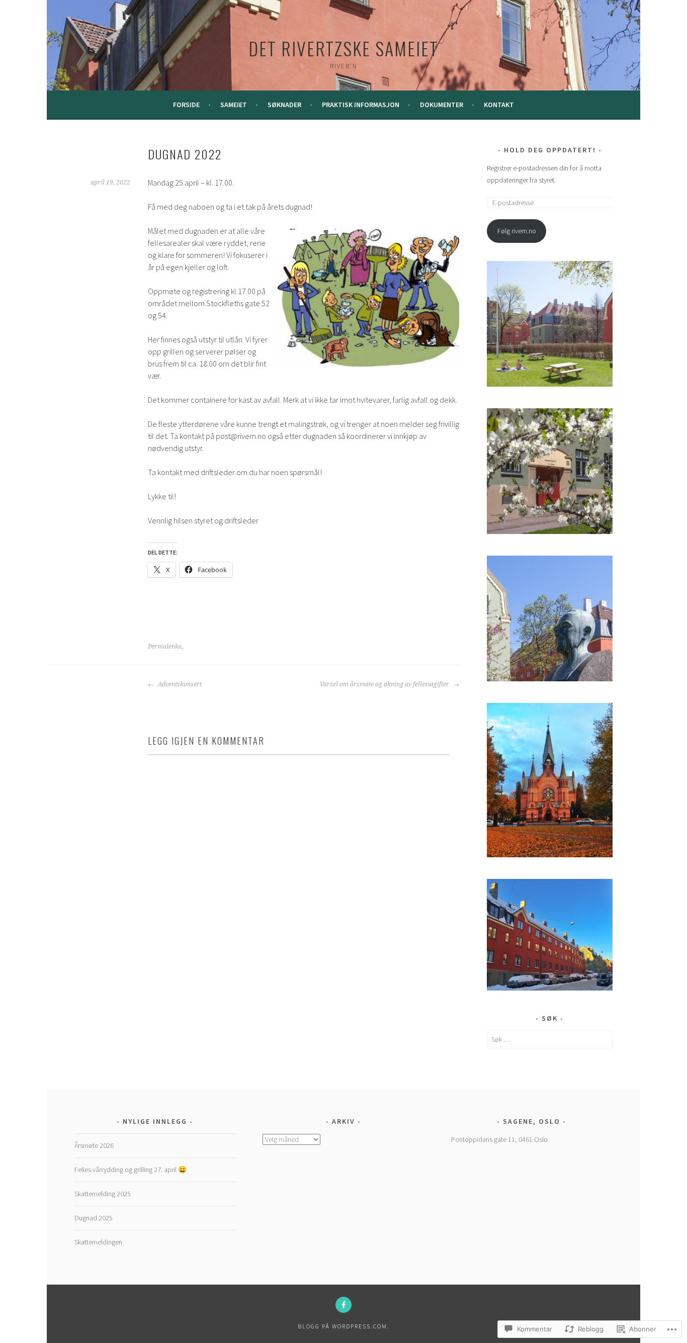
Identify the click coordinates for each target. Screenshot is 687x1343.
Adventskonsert (179, 684)
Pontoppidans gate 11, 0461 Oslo (499, 1139)
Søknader (284, 104)
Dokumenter (441, 104)
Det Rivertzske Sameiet (343, 48)
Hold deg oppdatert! (550, 149)
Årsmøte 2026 (94, 1145)
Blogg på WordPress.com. (344, 1326)
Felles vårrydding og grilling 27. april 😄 (130, 1169)
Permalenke (165, 646)
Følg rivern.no (516, 230)
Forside (186, 104)
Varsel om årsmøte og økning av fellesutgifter (385, 684)
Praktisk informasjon (360, 104)
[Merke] (550, 1039)
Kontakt (499, 104)
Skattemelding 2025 (102, 1193)
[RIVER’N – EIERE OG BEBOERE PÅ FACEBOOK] (343, 1305)
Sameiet (233, 104)
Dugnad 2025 (93, 1217)
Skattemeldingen (98, 1241)
